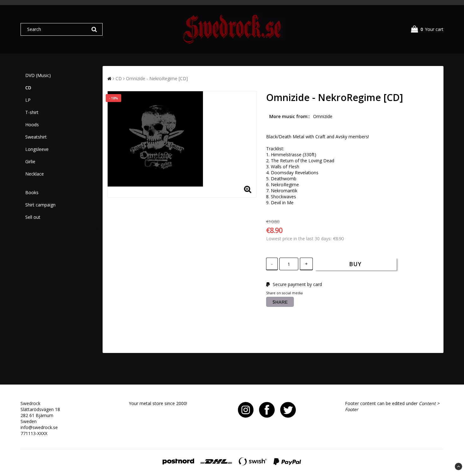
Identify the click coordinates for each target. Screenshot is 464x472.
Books (32, 192)
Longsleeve (37, 149)
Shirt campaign (40, 205)
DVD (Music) (38, 75)
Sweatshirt (36, 137)
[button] (427, 29)
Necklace (34, 174)
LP (28, 100)
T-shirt (32, 112)
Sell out (32, 217)
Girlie (30, 161)
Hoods (32, 125)
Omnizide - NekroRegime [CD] (157, 78)
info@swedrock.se (39, 427)
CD (28, 88)
